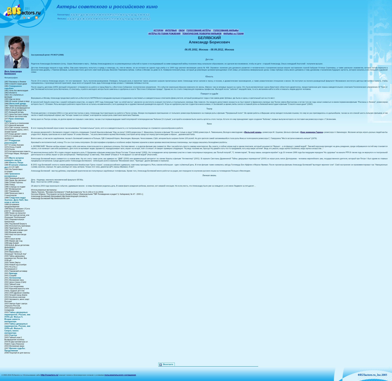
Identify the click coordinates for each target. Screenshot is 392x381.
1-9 (144, 19)
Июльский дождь (17, 103)
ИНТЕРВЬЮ (171, 30)
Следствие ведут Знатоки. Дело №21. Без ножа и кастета (16, 199)
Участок (13, 335)
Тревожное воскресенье (12, 175)
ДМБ (11, 249)
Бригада (13, 273)
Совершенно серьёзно (13, 87)
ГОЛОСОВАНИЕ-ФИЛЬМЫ (226, 30)
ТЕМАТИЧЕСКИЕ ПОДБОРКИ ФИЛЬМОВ (201, 33)
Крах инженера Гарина (312, 132)
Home (24, 18)
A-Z (147, 15)
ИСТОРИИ (158, 30)
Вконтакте (168, 364)
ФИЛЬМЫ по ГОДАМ (233, 33)
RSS (36, 17)
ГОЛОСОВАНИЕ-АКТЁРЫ (199, 30)
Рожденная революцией (12, 141)
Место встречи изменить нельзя (14, 159)
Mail (29, 18)
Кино (22, 9)
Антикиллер (15, 278)
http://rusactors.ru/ (49, 375)
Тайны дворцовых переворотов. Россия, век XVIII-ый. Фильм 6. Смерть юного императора (17, 328)
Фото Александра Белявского (13, 72)
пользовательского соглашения (120, 375)
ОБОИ (182, 30)
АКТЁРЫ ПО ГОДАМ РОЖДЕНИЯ (164, 33)
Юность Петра (16, 162)
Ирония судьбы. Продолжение (14, 349)
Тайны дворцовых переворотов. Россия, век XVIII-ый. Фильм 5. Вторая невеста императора (17, 317)
